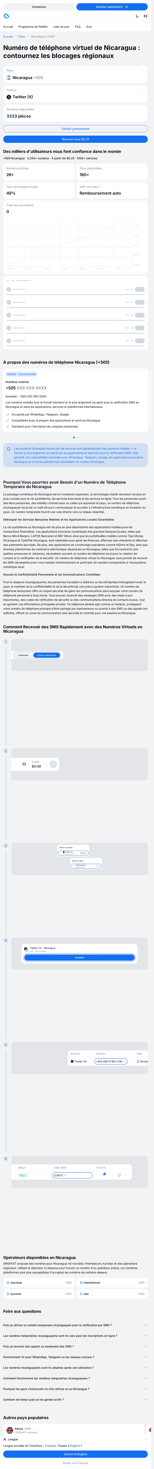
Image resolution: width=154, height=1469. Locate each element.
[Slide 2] (77, 437)
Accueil (8, 36)
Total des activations (19, 205)
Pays (21, 36)
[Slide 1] (74, 437)
